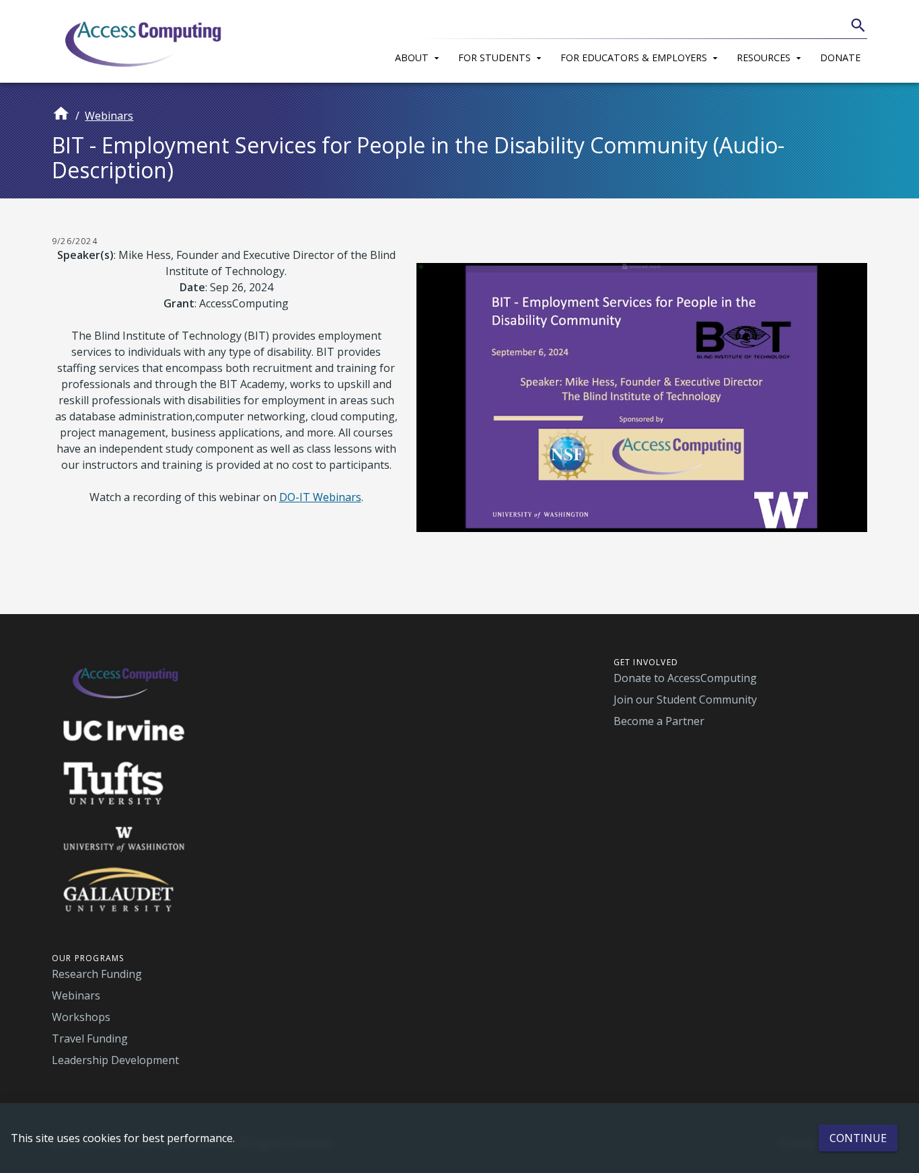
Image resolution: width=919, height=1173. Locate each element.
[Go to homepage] (61, 119)
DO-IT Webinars (320, 497)
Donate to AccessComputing (685, 678)
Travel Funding (90, 1038)
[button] (419, 56)
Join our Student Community (685, 699)
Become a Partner (659, 721)
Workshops (81, 1017)
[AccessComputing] (145, 42)
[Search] (858, 25)
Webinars (109, 115)
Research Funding (97, 974)
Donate (840, 57)
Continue (858, 1138)
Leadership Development (115, 1060)
